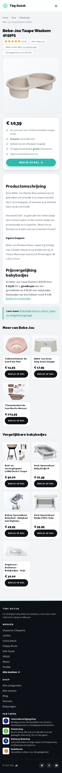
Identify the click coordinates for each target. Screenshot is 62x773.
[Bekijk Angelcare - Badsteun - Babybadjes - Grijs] (16, 551)
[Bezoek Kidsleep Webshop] (6, 741)
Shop (14, 17)
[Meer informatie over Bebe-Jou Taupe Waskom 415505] (31, 85)
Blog (5, 695)
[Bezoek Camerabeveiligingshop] (6, 721)
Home (5, 17)
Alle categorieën (12, 685)
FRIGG (6, 656)
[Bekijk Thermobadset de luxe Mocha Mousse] (16, 392)
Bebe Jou (41, 41)
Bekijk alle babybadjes (18, 298)
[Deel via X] (42, 765)
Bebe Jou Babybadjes (27, 47)
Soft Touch (9, 651)
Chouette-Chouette (14, 630)
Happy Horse (10, 646)
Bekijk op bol (29, 162)
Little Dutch (9, 640)
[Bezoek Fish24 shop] (6, 731)
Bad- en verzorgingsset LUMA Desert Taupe (16, 468)
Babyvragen (9, 706)
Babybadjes (25, 17)
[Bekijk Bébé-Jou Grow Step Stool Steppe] (45, 345)
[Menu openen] (56, 6)
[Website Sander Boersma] (16, 765)
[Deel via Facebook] (49, 765)
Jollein (7, 635)
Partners (8, 701)
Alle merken (9, 690)
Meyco (6, 661)
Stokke (7, 667)
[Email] (56, 765)
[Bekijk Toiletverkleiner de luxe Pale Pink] (16, 345)
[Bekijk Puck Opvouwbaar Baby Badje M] (45, 452)
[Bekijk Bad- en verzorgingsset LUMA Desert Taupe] (16, 452)
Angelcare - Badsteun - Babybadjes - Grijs (15, 567)
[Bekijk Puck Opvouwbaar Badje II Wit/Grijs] (45, 501)
